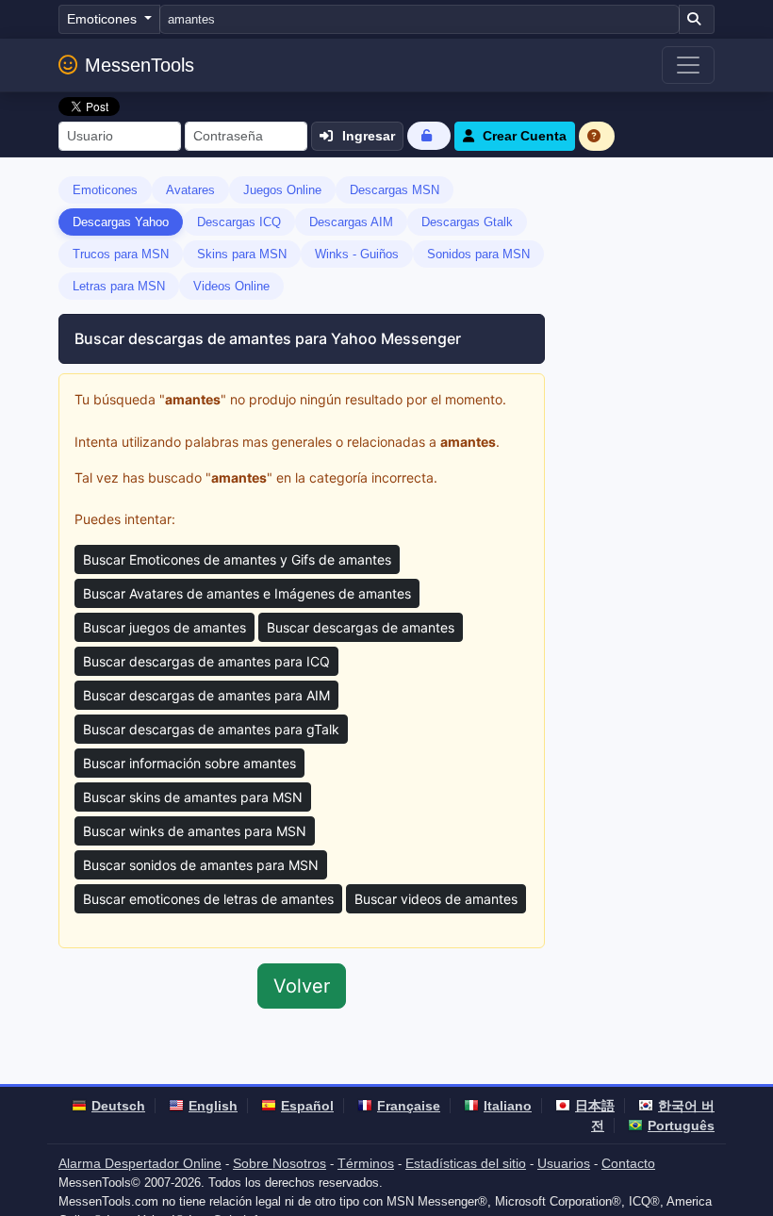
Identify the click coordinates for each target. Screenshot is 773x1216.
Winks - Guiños (357, 254)
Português (681, 1125)
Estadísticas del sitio (465, 1163)
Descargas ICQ (239, 222)
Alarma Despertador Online (140, 1163)
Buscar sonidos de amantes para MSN (201, 865)
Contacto (628, 1163)
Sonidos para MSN (478, 254)
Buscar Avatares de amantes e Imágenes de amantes (247, 593)
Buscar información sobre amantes (189, 763)
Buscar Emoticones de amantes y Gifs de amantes (237, 559)
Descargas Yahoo (121, 222)
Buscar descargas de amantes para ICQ (206, 661)
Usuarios (563, 1163)
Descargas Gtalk (467, 222)
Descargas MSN (394, 190)
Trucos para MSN (121, 254)
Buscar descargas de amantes (360, 627)
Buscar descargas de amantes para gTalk (211, 729)
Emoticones (105, 190)
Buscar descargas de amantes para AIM (206, 695)
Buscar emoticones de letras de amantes (208, 899)
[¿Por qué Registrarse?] (597, 136)
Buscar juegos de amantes (164, 627)
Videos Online (231, 286)
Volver (301, 986)
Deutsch (118, 1105)
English (213, 1105)
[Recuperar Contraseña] (429, 135)
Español (307, 1105)
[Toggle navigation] (688, 65)
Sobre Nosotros (279, 1163)
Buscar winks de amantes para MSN (194, 831)
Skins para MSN (242, 254)
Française (408, 1105)
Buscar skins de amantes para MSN (193, 797)
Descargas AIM (351, 222)
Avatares (190, 190)
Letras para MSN (119, 286)
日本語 (595, 1105)
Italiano (508, 1105)
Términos (365, 1163)
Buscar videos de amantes (436, 899)
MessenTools (139, 65)
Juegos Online (282, 190)
